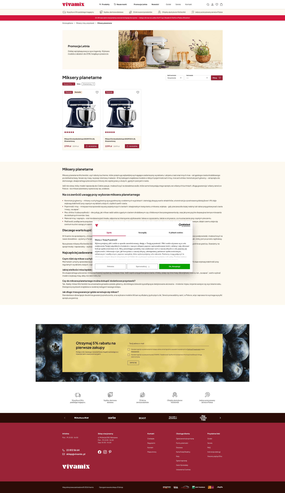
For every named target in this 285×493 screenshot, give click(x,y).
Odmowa (110, 266)
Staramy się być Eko (214, 456)
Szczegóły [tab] (142, 233)
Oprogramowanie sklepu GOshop (111, 487)
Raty (177, 456)
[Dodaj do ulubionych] (97, 92)
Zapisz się (133, 362)
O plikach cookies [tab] (176, 233)
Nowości (155, 4)
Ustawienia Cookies (183, 470)
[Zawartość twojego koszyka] (221, 4)
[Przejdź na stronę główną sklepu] (73, 4)
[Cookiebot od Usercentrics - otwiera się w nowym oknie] (180, 225)
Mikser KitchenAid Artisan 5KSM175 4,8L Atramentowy (79, 140)
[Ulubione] (217, 4)
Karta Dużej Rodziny (183, 452)
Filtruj (215, 78)
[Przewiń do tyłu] (64, 417)
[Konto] (212, 4)
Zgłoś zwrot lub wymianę (185, 439)
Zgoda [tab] (109, 233)
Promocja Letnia (140, 4)
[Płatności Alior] (211, 487)
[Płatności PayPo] (167, 487)
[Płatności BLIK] (176, 487)
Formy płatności (182, 443)
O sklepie (150, 439)
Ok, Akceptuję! (174, 266)
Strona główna (67, 23)
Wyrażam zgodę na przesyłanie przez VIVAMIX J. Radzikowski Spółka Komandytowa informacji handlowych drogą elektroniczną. (166, 356)
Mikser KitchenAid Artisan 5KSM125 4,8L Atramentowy (120, 140)
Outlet (168, 4)
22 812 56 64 (72, 450)
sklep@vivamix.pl (75, 454)
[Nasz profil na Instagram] (105, 452)
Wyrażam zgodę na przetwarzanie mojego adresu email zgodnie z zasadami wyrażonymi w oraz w (168, 350)
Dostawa (179, 447)
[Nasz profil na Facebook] (99, 452)
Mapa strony (151, 452)
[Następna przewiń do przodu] (220, 417)
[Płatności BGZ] (198, 487)
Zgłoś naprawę (181, 461)
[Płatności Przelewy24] (185, 487)
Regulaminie (135, 351)
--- (187, 78)
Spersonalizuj (141, 266)
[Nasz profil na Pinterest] (110, 452)
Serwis (178, 4)
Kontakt (188, 4)
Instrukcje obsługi (213, 452)
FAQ (209, 447)
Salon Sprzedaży (182, 465)
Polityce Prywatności (193, 349)
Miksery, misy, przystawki (85, 23)
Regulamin (151, 443)
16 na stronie (171, 78)
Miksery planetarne (104, 23)
